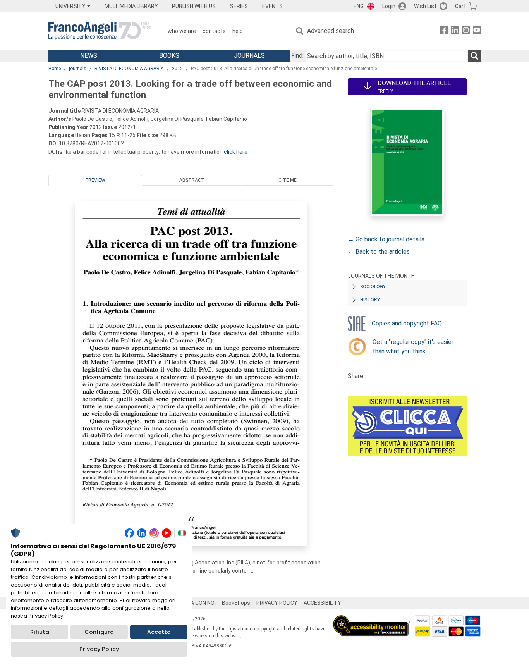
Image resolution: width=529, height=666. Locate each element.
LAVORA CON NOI (195, 603)
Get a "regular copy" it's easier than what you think (413, 346)
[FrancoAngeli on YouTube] (477, 31)
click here (235, 152)
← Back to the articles (379, 251)
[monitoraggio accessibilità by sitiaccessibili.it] (371, 619)
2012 (177, 68)
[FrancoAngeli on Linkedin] (455, 31)
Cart (460, 6)
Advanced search (330, 30)
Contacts (214, 31)
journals (77, 68)
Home (54, 68)
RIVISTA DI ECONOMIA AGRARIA (129, 68)
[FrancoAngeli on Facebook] (444, 31)
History (370, 300)
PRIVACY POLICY (276, 603)
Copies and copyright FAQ (407, 323)
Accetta (159, 632)
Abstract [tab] (191, 180)
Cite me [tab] (287, 180)
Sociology (373, 286)
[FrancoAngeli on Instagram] (466, 31)
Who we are (182, 31)
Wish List (425, 6)
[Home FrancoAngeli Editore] (99, 31)
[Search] (474, 56)
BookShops (236, 603)
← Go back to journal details (386, 239)
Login (388, 6)
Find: (297, 55)
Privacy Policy (99, 649)
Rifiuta (39, 632)
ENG (359, 6)
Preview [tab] (95, 180)
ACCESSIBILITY (322, 603)
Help (237, 31)
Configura (99, 632)
